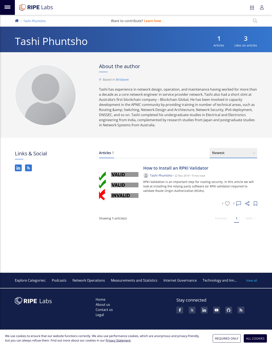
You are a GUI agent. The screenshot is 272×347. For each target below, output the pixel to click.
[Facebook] (179, 310)
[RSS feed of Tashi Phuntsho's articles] (28, 167)
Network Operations (88, 280)
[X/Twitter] (192, 310)
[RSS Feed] (241, 310)
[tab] (106, 153)
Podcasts (59, 280)
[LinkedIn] (18, 167)
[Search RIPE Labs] (255, 21)
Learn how (152, 20)
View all (251, 280)
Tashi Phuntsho (161, 175)
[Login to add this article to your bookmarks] (255, 203)
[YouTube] (216, 310)
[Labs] (17, 20)
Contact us (104, 309)
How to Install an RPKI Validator (175, 168)
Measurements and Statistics (134, 280)
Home (100, 299)
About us (103, 304)
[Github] (228, 310)
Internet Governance (180, 280)
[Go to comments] (238, 203)
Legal (100, 314)
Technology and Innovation (224, 280)
